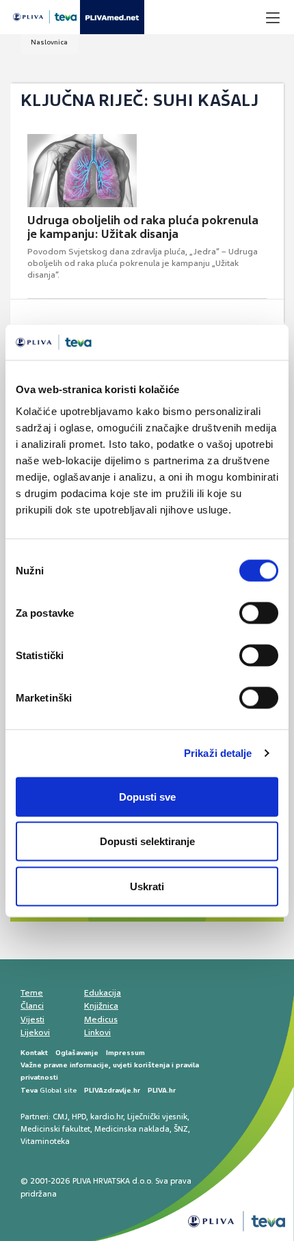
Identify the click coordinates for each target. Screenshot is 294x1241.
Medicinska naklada (132, 1129)
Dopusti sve (147, 796)
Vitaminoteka (45, 1141)
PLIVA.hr (162, 1090)
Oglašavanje (76, 1052)
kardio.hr (106, 1116)
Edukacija (102, 992)
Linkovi (97, 1032)
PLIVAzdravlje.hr (112, 1090)
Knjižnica (101, 1005)
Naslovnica (49, 42)
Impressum (125, 1052)
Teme (32, 992)
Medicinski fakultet (55, 1129)
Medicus (101, 1019)
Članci (32, 1005)
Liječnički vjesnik (157, 1116)
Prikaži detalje (218, 753)
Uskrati (147, 886)
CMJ (60, 1116)
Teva (29, 1090)
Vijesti (32, 1019)
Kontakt (34, 1052)
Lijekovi (35, 1032)
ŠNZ (181, 1129)
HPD (79, 1116)
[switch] (258, 613)
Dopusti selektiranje (147, 841)
